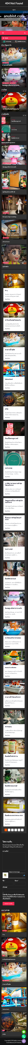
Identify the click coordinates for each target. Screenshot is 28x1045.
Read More (7, 299)
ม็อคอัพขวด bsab (14, 41)
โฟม (4, 106)
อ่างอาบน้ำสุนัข (7, 65)
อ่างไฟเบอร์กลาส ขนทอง (13, 638)
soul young (14, 129)
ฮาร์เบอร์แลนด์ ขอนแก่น (11, 109)
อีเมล (17, 880)
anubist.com (14, 16)
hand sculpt (9, 549)
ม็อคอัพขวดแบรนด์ (11, 786)
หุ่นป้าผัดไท (6, 266)
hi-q (6, 290)
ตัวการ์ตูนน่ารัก (6, 62)
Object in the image (14, 872)
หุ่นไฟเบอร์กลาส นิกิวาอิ (9, 192)
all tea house (6, 241)
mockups (13, 119)
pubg (6, 409)
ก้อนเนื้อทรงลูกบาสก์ (16, 121)
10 (19, 830)
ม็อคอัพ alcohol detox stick (14, 815)
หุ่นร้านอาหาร (12, 83)
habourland (9, 379)
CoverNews (9, 1042)
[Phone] (24, 1036)
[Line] (24, 1032)
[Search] (25, 33)
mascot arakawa (10, 667)
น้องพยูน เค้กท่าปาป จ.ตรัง (10, 85)
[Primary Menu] (2, 33)
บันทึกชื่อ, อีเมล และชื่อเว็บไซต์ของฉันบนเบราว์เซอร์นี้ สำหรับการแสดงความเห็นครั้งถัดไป (14, 897)
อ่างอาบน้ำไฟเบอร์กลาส (12, 697)
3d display (8, 726)
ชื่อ (4, 880)
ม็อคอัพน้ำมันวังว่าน (11, 756)
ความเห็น (6, 851)
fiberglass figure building (9, 216)
